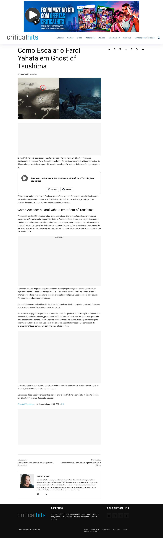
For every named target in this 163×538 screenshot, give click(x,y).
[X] (46, 494)
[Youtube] (143, 49)
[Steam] (42, 494)
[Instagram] (38, 494)
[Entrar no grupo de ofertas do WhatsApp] (81, 17)
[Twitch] (131, 49)
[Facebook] (114, 49)
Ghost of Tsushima (26, 404)
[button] (159, 37)
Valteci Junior (24, 74)
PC (62, 404)
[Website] (50, 494)
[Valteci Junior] (27, 485)
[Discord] (109, 49)
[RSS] (126, 49)
